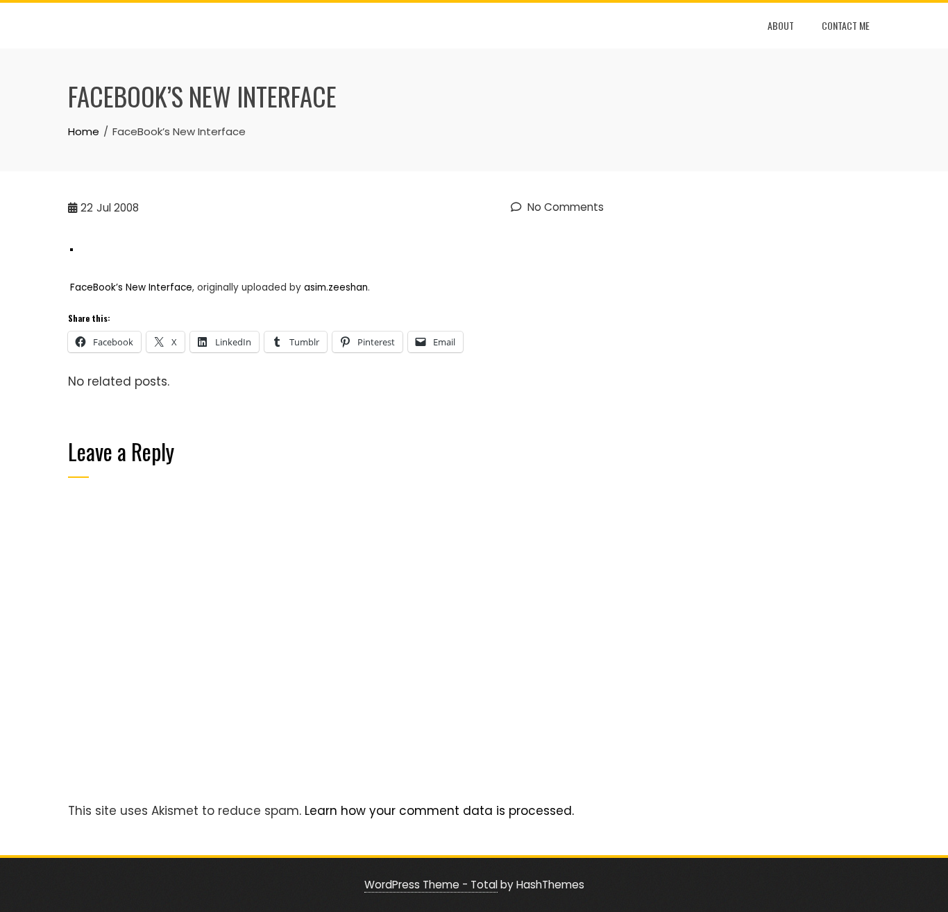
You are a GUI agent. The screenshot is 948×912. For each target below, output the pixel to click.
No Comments (564, 207)
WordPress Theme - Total (431, 884)
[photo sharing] (71, 248)
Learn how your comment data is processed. (439, 810)
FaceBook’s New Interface (131, 287)
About (781, 25)
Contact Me (846, 25)
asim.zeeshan (336, 287)
